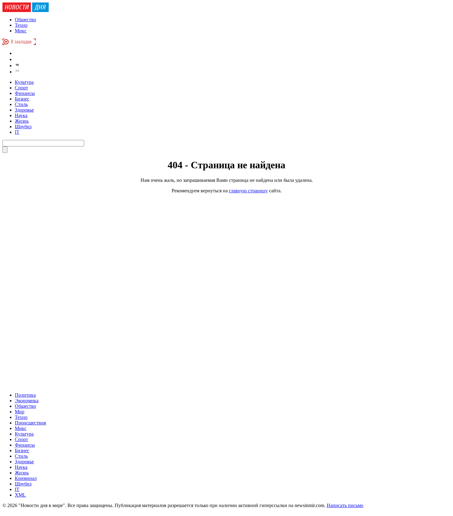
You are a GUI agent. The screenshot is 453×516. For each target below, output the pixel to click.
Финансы (25, 93)
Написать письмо (345, 505)
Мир (19, 411)
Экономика (27, 400)
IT (17, 132)
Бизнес (22, 98)
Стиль (21, 104)
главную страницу (248, 190)
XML (20, 495)
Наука (21, 115)
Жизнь (22, 121)
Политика (25, 395)
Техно (21, 25)
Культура (24, 82)
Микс (21, 30)
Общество (25, 19)
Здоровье (24, 110)
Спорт (21, 87)
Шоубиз (23, 126)
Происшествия (30, 422)
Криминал (26, 478)
